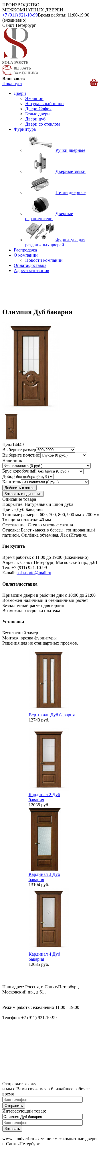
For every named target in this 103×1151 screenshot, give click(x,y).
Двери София (38, 108)
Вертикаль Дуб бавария (52, 714)
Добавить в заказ (19, 488)
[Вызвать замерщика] (20, 73)
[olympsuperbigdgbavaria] (11, 439)
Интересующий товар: (24, 1111)
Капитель (11, 481)
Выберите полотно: (21, 455)
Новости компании (44, 260)
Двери (20, 93)
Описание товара (19, 499)
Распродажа (25, 250)
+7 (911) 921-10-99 (20, 15)
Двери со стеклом (42, 124)
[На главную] (15, 62)
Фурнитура (25, 129)
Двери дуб (35, 118)
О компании (26, 255)
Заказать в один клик (23, 494)
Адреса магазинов (31, 270)
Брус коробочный (19, 471)
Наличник (12, 460)
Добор (8, 476)
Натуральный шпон (44, 103)
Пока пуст (12, 83)
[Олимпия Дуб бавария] (31, 409)
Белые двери (37, 113)
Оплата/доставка (30, 265)
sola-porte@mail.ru (34, 572)
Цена (7, 444)
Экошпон (34, 98)
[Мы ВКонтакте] (7, 977)
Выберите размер (19, 449)
